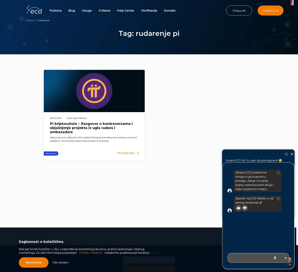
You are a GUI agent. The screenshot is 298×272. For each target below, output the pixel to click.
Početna (56, 10)
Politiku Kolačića (90, 252)
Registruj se (270, 10)
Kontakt (170, 10)
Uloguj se (239, 10)
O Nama (104, 10)
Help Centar (125, 10)
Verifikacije (149, 10)
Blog (71, 10)
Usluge (87, 10)
